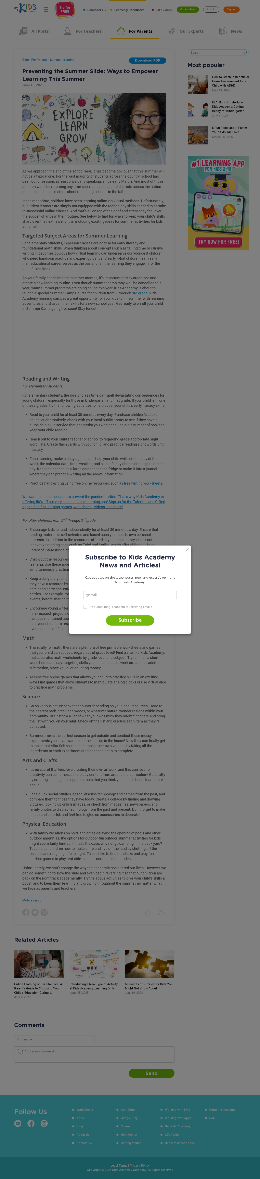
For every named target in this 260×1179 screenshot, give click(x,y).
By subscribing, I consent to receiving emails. (121, 606)
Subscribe (130, 620)
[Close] (187, 550)
